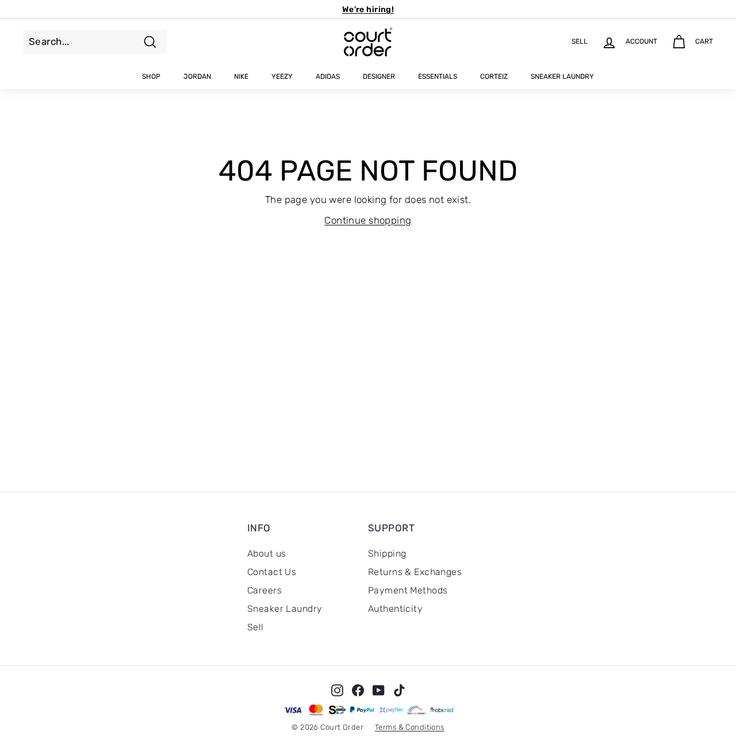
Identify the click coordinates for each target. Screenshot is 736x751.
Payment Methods (407, 590)
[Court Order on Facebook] (358, 690)
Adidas (328, 76)
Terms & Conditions (409, 727)
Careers (264, 590)
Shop (151, 76)
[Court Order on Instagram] (337, 690)
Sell (255, 627)
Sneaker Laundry (562, 76)
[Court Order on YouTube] (379, 690)
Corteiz (494, 76)
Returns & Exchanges (415, 571)
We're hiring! (368, 9)
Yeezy (282, 76)
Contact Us (271, 571)
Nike (241, 76)
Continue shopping (367, 220)
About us (266, 553)
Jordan (197, 76)
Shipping (387, 553)
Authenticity (395, 608)
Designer (379, 76)
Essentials (437, 76)
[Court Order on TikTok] (399, 690)
